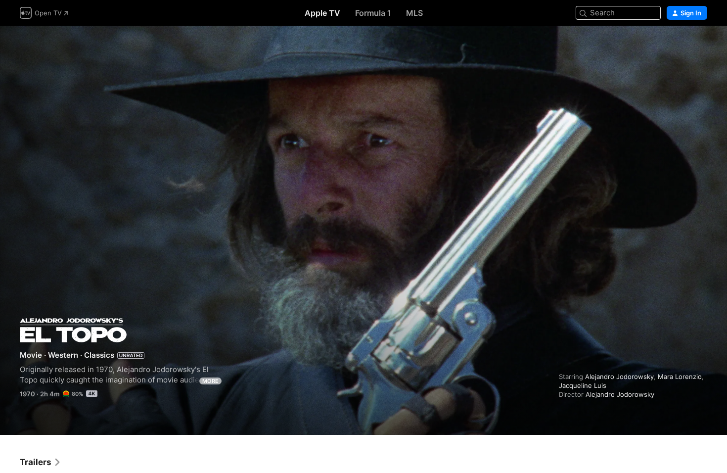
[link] (40, 462)
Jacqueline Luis (582, 385)
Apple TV (322, 13)
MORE (210, 381)
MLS (414, 13)
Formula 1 (373, 13)
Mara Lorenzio (680, 376)
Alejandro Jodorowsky (619, 376)
